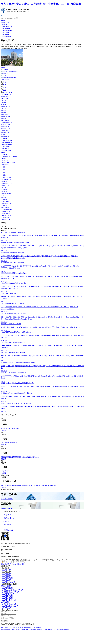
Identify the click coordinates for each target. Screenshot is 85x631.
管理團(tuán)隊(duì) (6, 30)
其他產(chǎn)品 (7, 92)
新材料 (24, 485)
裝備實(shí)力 (4, 98)
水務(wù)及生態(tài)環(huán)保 (30, 457)
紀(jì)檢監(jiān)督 (5, 128)
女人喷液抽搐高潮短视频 (34, 629)
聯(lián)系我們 (7, 524)
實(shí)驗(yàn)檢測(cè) (15, 485)
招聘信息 (6, 521)
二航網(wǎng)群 (8, 530)
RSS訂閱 (21, 564)
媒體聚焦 (5, 73)
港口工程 (16, 428)
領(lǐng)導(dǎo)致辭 (6, 26)
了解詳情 (3, 430)
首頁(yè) (3, 20)
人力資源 (3, 110)
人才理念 (3, 112)
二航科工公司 (5, 602)
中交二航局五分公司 (7, 578)
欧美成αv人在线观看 (21, 629)
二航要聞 (5, 69)
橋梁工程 (14, 442)
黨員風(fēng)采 (5, 126)
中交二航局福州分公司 (7, 594)
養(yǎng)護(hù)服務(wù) (40, 485)
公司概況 (4, 24)
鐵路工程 (9, 442)
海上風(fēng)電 (51, 485)
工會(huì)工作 (4, 130)
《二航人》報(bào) (8, 518)
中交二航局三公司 (6, 574)
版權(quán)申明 (5, 564)
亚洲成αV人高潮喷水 (64, 629)
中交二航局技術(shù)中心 (8, 582)
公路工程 (3, 442)
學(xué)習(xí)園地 (6, 124)
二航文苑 (3, 108)
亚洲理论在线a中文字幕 (8, 629)
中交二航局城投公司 (7, 588)
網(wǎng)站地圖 (14, 564)
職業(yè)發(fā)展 (5, 116)
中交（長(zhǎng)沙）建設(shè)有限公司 (12, 590)
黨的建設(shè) (5, 120)
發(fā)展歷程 (5, 34)
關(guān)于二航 (5, 22)
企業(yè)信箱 (7, 515)
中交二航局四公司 (6, 576)
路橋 (4, 84)
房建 (4, 90)
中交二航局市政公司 (7, 598)
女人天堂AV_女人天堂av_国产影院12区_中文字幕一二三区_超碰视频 (41, 3)
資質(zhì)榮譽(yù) (6, 36)
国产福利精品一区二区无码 (50, 629)
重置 (6, 620)
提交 (2, 620)
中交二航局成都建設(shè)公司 (9, 606)
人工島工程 (4, 428)
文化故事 (3, 104)
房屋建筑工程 (5, 471)
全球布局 (4, 181)
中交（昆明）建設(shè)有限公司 (10, 592)
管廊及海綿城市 (16, 457)
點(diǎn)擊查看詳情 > (7, 499)
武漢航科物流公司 (6, 586)
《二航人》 (5, 75)
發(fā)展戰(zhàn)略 (6, 28)
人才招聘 (3, 118)
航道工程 (10, 428)
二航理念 (3, 102)
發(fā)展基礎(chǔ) (6, 94)
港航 (4, 82)
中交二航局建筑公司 (7, 596)
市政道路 (9, 457)
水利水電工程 (5, 485)
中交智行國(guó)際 (6, 608)
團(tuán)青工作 (5, 132)
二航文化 (3, 100)
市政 (4, 87)
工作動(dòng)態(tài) (6, 122)
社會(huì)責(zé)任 (5, 106)
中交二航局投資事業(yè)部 (8, 600)
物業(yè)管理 (29, 485)
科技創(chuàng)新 (6, 96)
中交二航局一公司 (6, 570)
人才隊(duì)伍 (4, 114)
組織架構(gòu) (5, 32)
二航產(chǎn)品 (5, 79)
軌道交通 (3, 457)
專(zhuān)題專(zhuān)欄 (9, 77)
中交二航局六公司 (6, 580)
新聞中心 (3, 67)
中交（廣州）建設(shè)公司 (9, 604)
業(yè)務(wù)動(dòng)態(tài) (10, 71)
